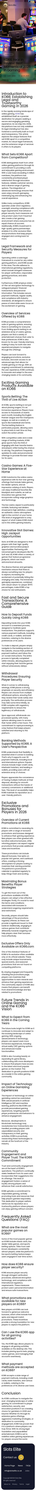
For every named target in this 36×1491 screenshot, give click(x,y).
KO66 (17, 114)
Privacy (14, 1484)
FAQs (28, 1465)
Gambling (8, 54)
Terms (21, 1484)
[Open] (30, 5)
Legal (27, 1484)
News (20, 1465)
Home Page (9, 1465)
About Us (7, 1484)
